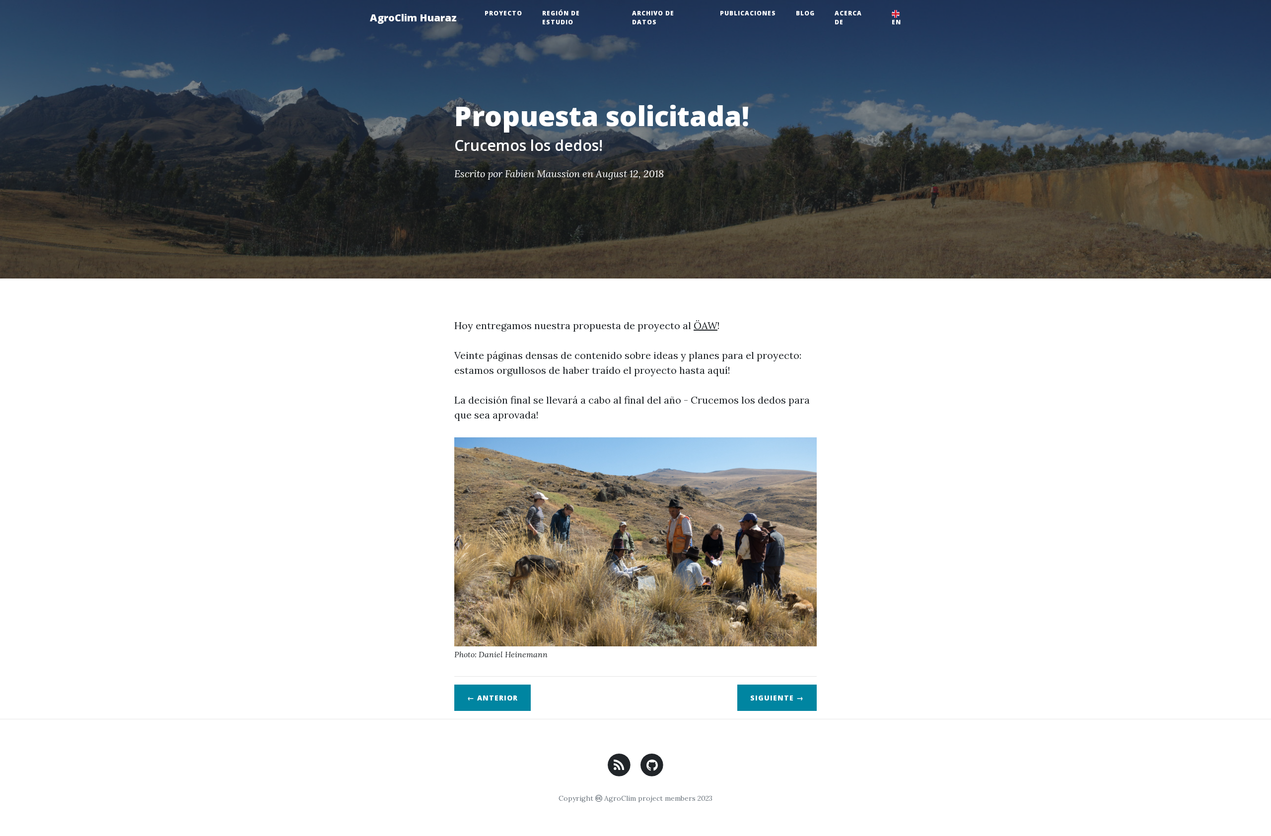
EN (896, 22)
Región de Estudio (561, 17)
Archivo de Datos (653, 17)
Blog (805, 13)
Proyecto (503, 13)
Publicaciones (748, 13)
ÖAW (705, 325)
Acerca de (848, 17)
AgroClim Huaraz (413, 17)
